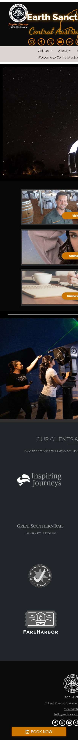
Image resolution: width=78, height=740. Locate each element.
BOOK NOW (41, 731)
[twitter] (50, 42)
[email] (31, 42)
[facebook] (41, 42)
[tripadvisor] (69, 42)
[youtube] (60, 42)
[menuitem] (45, 51)
